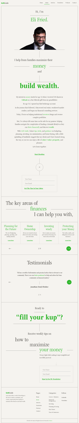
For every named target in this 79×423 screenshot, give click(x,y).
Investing (51, 404)
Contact (74, 3)
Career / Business (53, 397)
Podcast (68, 3)
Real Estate (52, 409)
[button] (10, 248)
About (46, 3)
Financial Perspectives (52, 400)
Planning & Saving (54, 406)
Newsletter (60, 3)
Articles (53, 3)
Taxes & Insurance (54, 412)
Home (41, 3)
